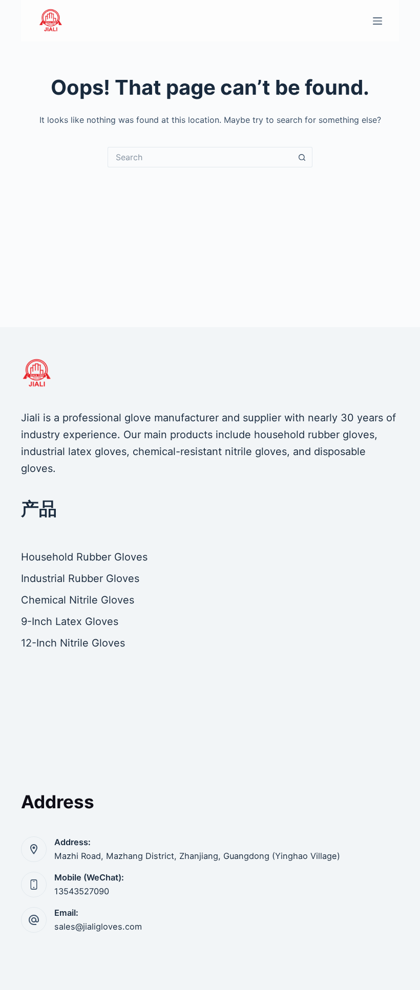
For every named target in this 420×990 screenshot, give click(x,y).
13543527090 (81, 891)
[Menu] (377, 21)
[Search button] (302, 157)
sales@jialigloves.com (98, 926)
